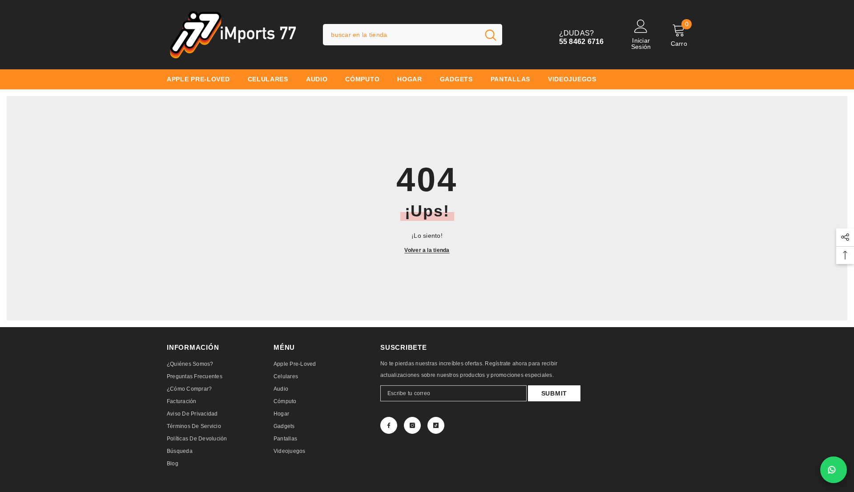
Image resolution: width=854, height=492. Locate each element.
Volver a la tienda (426, 250)
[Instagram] (412, 425)
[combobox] (401, 34)
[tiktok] (435, 425)
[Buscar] (412, 34)
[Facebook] (388, 425)
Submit (554, 393)
